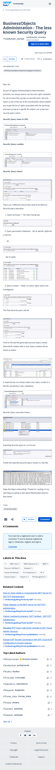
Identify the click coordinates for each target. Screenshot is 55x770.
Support (41, 757)
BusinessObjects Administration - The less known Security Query (27, 28)
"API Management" (38, 577)
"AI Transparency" (29, 572)
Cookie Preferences (13, 764)
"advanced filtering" (11, 572)
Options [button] (29, 48)
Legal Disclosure (41, 750)
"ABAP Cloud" (14, 564)
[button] (5, 59)
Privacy (14, 743)
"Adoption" (27, 568)
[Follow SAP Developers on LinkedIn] (34, 735)
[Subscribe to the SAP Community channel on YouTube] (30, 735)
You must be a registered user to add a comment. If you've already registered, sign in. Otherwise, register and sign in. (25, 539)
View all (6, 722)
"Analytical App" (9, 577)
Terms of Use (41, 743)
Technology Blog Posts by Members (17, 10)
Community (18, 4)
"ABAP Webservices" (30, 564)
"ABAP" (44, 564)
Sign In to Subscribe (40, 44)
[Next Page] (29, 580)
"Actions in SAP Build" (11, 568)
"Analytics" (23, 577)
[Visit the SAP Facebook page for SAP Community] (21, 735)
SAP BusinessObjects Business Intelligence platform (22, 71)
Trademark (13, 757)
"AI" (41, 572)
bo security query (10, 509)
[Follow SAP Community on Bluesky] (25, 735)
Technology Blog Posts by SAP (19, 600)
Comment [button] (45, 519)
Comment (12, 547)
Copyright (14, 750)
